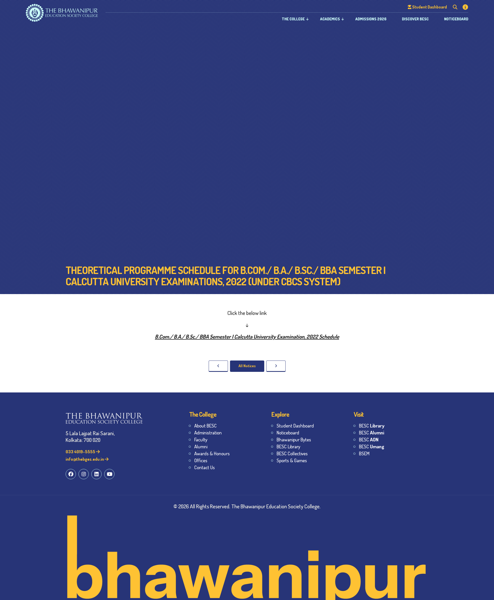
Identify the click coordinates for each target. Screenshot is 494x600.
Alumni (200, 446)
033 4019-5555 (81, 451)
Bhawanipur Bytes (294, 439)
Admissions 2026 (370, 18)
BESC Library (288, 446)
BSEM (364, 453)
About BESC (205, 425)
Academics (330, 18)
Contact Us (204, 467)
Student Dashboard (295, 425)
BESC (371, 425)
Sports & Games (292, 460)
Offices (200, 460)
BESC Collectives (292, 453)
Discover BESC (415, 18)
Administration (208, 432)
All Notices (247, 366)
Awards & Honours (212, 453)
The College (293, 18)
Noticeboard (456, 18)
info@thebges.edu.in (85, 459)
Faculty (200, 439)
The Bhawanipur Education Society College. (276, 506)
